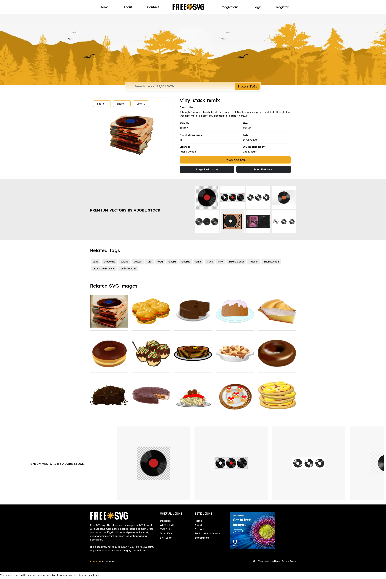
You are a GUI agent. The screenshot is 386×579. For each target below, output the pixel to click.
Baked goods (236, 261)
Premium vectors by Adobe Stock (125, 210)
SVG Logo (166, 537)
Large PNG (207, 169)
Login (257, 7)
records (185, 261)
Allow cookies (89, 575)
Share (100, 103)
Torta (180, 326)
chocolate (109, 261)
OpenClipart (249, 151)
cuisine (124, 261)
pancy (222, 326)
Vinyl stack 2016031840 (106, 326)
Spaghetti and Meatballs (191, 410)
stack (210, 261)
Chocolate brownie (104, 268)
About (127, 7)
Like (141, 103)
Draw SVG (166, 533)
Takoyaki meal (143, 368)
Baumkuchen (271, 261)
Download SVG (235, 160)
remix (198, 261)
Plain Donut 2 (101, 368)
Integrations (229, 7)
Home (104, 7)
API (255, 561)
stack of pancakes (188, 368)
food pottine (226, 368)
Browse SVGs (247, 86)
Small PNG (264, 169)
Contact (153, 7)
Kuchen (253, 261)
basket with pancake (231, 410)
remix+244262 (128, 268)
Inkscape (165, 520)
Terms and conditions (269, 561)
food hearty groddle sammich (151, 324)
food (160, 261)
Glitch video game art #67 (108, 410)
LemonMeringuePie (272, 326)
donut (264, 368)
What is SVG (167, 525)
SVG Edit (165, 529)
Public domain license (207, 533)
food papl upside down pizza (276, 408)
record (172, 261)
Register (282, 7)
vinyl (220, 261)
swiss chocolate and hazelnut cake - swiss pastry (151, 406)
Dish (149, 261)
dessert (138, 261)
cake (95, 261)
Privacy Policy (289, 561)
